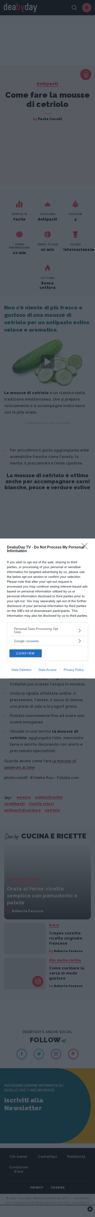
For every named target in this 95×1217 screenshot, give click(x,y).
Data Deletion (21, 670)
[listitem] (47, 630)
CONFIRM (25, 653)
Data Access (47, 670)
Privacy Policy (74, 670)
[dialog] (47, 608)
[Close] (86, 547)
